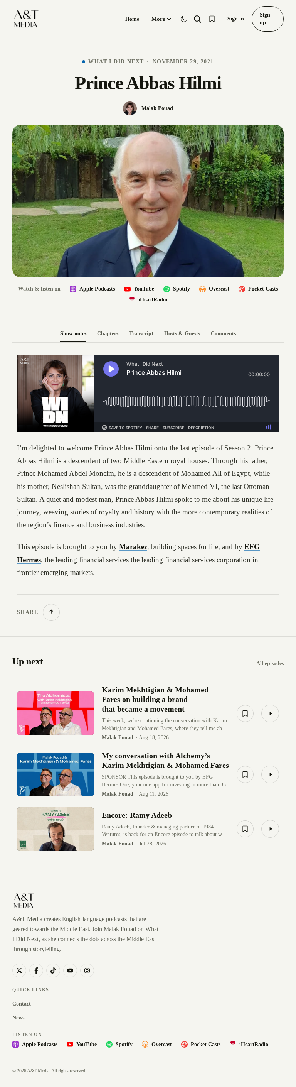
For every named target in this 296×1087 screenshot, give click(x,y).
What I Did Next (116, 61)
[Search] (197, 19)
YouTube (144, 289)
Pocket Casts (263, 289)
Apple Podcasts (97, 289)
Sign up (265, 18)
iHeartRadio (152, 300)
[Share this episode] (51, 612)
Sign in (235, 19)
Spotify (181, 289)
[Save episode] (245, 713)
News (18, 1018)
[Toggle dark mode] (184, 19)
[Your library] (212, 19)
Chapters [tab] (107, 333)
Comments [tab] (223, 333)
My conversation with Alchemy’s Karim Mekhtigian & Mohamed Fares (165, 760)
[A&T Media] (26, 19)
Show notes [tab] (73, 333)
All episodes (270, 663)
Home (132, 19)
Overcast (219, 289)
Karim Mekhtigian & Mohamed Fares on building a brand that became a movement (155, 699)
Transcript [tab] (141, 333)
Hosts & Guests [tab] (182, 333)
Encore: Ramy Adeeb (137, 815)
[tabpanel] (148, 488)
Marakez (133, 547)
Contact (21, 1004)
